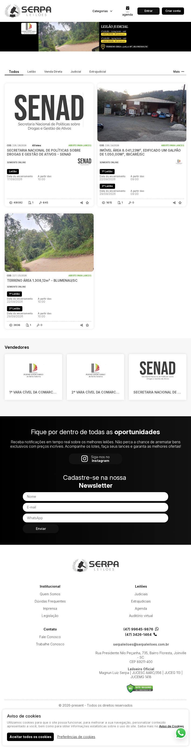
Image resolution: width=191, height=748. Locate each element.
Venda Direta (53, 71)
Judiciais (141, 594)
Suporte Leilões (139, 688)
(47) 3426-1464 (138, 634)
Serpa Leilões (28, 11)
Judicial (76, 71)
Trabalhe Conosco (50, 644)
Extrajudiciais (141, 601)
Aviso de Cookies (171, 726)
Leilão (31, 71)
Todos (14, 71)
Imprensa (50, 608)
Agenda (141, 608)
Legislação (50, 616)
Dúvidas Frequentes (50, 601)
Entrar (148, 11)
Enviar (41, 529)
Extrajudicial (97, 71)
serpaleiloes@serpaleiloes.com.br (141, 644)
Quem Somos (50, 594)
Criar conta (173, 11)
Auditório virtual (141, 616)
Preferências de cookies (76, 737)
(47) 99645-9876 (138, 629)
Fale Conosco (50, 637)
